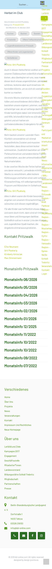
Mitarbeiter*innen (12, 465)
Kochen (10, 33)
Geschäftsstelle (11, 460)
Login (44, 273)
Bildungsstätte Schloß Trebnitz (19, 474)
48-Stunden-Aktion (45, 88)
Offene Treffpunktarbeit (32, 39)
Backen (24, 33)
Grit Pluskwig (10, 250)
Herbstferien (12, 58)
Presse (44, 66)
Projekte (45, 69)
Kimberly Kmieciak (13, 254)
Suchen (38, 4)
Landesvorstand (12, 469)
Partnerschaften (12, 483)
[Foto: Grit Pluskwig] (14, 64)
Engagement (10, 455)
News (44, 160)
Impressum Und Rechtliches (17, 425)
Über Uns (8, 401)
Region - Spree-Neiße (45, 251)
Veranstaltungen (12, 415)
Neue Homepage (12, 429)
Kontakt (45, 269)
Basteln (37, 33)
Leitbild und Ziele (12, 446)
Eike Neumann (11, 246)
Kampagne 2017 (11, 451)
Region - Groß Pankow (45, 202)
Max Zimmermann (13, 258)
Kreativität (11, 39)
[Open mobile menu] (46, 4)
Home (7, 397)
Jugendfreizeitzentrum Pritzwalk (20, 46)
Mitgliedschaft (11, 479)
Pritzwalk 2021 (18, 25)
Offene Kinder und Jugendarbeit (20, 52)
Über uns (45, 9)
